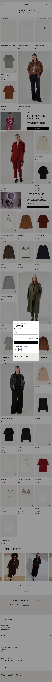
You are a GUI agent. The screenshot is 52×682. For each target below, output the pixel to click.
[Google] (15, 349)
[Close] (37, 322)
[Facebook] (19, 349)
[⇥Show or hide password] (36, 336)
